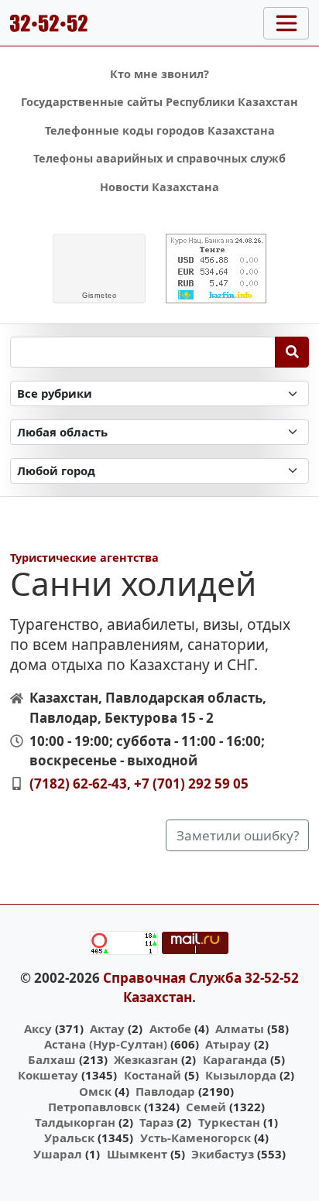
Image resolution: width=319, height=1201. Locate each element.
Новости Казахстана (159, 187)
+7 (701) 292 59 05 (191, 783)
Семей (206, 1106)
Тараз (156, 1122)
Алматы (239, 1028)
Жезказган (146, 1059)
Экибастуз (222, 1154)
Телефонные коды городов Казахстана (160, 130)
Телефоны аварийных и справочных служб (159, 158)
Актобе (170, 1028)
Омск (95, 1091)
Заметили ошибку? (238, 835)
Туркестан (229, 1122)
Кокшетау (48, 1075)
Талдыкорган (75, 1122)
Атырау (228, 1044)
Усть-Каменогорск (195, 1137)
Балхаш (52, 1059)
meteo (99, 295)
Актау (107, 1028)
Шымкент (137, 1154)
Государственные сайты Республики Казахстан (159, 101)
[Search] (292, 352)
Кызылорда (240, 1075)
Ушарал (57, 1154)
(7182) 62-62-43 (78, 783)
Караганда (235, 1059)
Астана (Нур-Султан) (105, 1044)
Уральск (69, 1137)
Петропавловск (94, 1106)
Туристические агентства (84, 557)
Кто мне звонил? (159, 74)
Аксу (38, 1028)
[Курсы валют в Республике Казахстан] (216, 268)
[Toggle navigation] (286, 23)
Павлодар (165, 1091)
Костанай (152, 1075)
